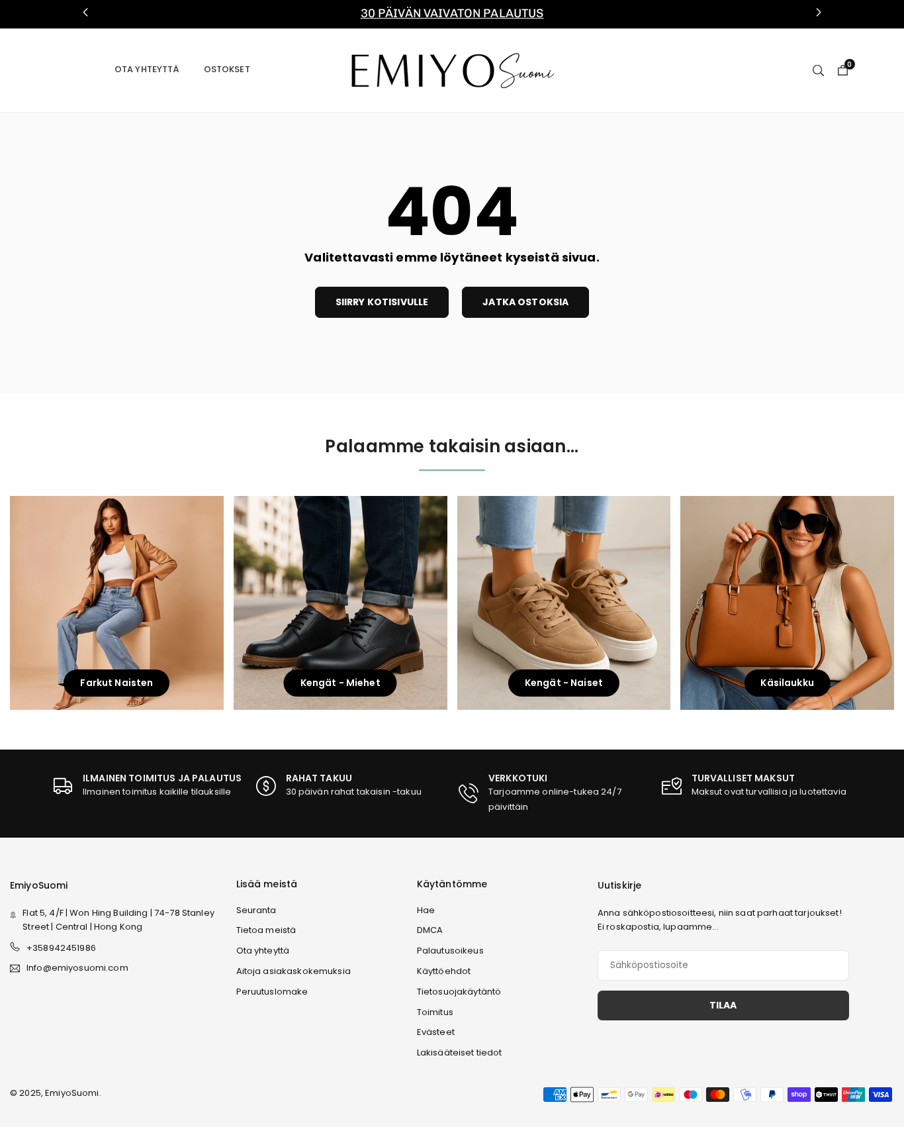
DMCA (430, 930)
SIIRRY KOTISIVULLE (382, 302)
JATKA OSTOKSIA (525, 302)
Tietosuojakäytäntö (459, 991)
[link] (452, 14)
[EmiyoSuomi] (452, 69)
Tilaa (723, 1005)
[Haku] (818, 69)
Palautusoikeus (450, 950)
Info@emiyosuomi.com (77, 968)
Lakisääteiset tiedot (459, 1052)
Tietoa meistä (266, 930)
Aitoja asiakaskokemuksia (293, 971)
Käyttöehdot (444, 971)
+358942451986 (61, 948)
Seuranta (256, 910)
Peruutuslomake (272, 991)
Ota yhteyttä (147, 69)
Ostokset (227, 69)
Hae (426, 910)
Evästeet (436, 1032)
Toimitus (435, 1012)
